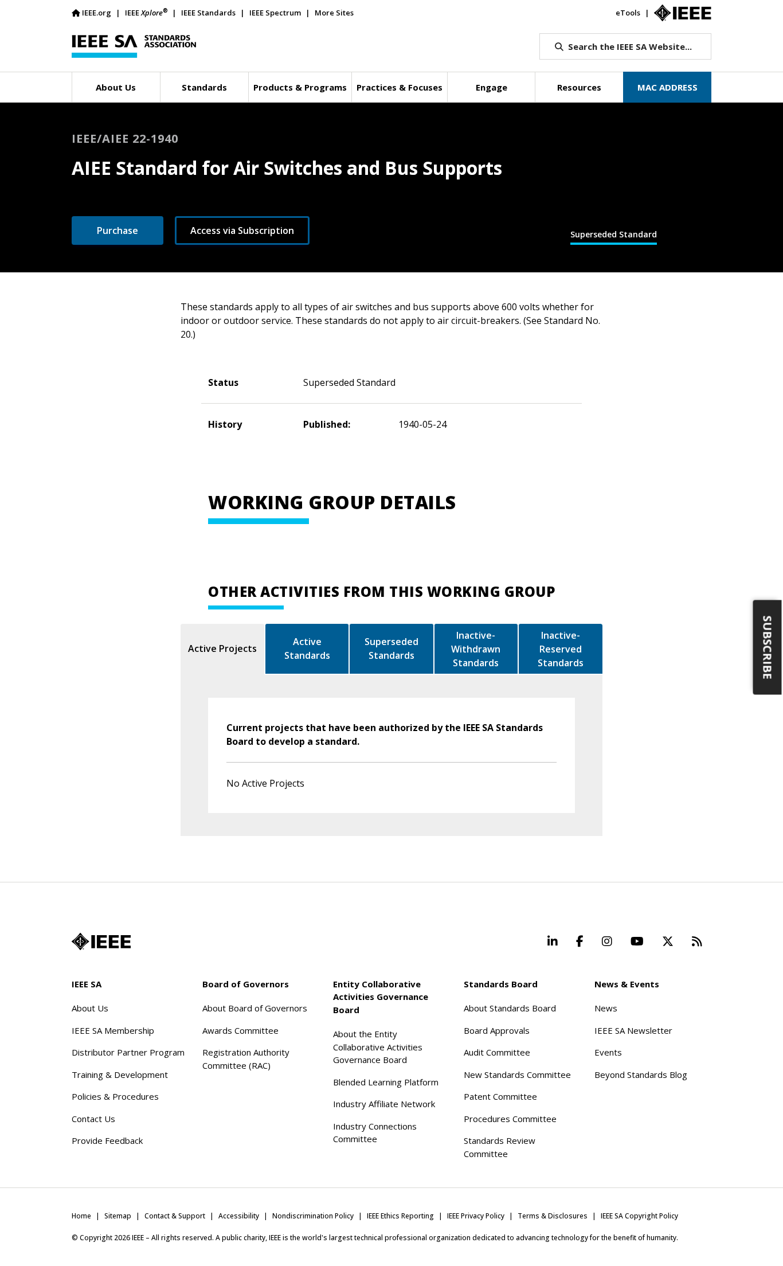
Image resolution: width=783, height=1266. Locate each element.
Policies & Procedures (115, 1096)
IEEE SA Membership (113, 1030)
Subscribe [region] (768, 647)
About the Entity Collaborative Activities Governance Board (377, 1046)
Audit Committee (497, 1052)
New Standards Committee (517, 1074)
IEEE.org (96, 12)
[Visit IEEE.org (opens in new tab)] (101, 941)
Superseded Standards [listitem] (391, 648)
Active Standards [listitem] (307, 648)
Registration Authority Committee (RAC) (245, 1058)
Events (608, 1052)
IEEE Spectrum (275, 12)
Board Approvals (497, 1030)
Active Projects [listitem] (222, 648)
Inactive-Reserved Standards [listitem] (561, 649)
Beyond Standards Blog (640, 1074)
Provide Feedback (107, 1140)
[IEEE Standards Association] (134, 46)
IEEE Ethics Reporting (400, 1216)
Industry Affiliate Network (384, 1103)
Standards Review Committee (499, 1147)
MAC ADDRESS (667, 87)
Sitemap (117, 1216)
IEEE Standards (208, 12)
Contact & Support (174, 1216)
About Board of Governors (254, 1008)
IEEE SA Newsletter (633, 1030)
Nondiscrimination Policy (313, 1216)
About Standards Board (510, 1008)
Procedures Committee (510, 1118)
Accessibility (238, 1216)
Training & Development (120, 1074)
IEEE (146, 12)
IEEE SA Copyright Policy (639, 1216)
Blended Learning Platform (386, 1082)
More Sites (334, 12)
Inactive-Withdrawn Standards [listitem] (475, 649)
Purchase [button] (117, 230)
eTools (628, 12)
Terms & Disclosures (553, 1216)
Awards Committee (240, 1030)
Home (81, 1216)
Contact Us (93, 1118)
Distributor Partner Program (128, 1052)
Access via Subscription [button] (242, 230)
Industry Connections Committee (375, 1132)
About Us (90, 1008)
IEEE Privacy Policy (475, 1216)
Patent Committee (500, 1096)
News (605, 1008)
